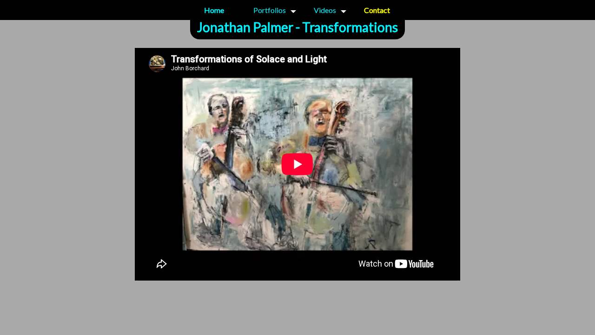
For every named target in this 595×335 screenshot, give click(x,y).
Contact (377, 10)
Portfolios (269, 10)
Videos (325, 10)
